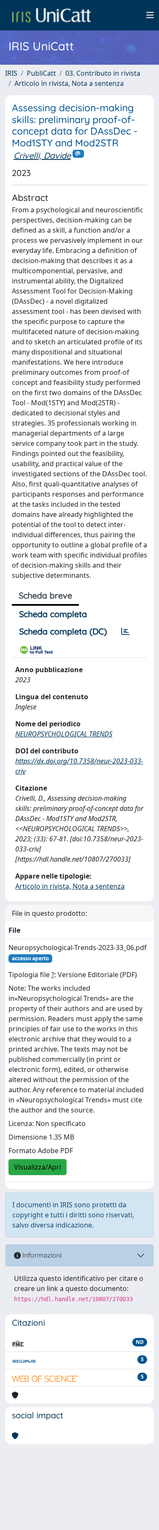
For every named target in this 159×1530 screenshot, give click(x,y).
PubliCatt (41, 73)
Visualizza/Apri (37, 1167)
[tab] (125, 631)
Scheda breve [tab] (45, 595)
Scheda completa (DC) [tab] (63, 631)
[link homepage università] (51, 15)
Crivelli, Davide (42, 155)
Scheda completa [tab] (53, 614)
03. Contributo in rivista (102, 73)
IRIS (11, 73)
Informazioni (41, 1255)
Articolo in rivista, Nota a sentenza (69, 83)
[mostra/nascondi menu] (150, 15)
